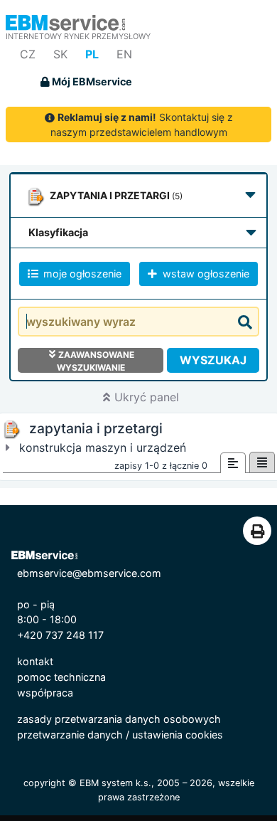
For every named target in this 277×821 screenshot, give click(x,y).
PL (92, 54)
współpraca (45, 693)
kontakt (35, 661)
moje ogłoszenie (80, 274)
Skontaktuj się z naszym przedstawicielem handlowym (141, 124)
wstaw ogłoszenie (204, 274)
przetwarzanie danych (70, 735)
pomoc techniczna (61, 677)
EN (124, 54)
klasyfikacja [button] (58, 232)
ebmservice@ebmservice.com (89, 573)
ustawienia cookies (177, 735)
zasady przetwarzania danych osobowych (119, 719)
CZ (28, 54)
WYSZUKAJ (213, 360)
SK (60, 54)
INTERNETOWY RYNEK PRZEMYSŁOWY (78, 36)
